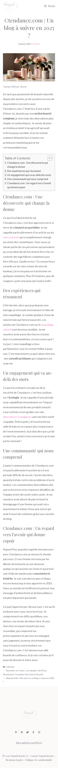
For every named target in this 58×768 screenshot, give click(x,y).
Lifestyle (10, 666)
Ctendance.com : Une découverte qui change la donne (27, 164)
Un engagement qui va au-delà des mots (29, 175)
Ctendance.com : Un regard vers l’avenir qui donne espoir (29, 185)
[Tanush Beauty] (10, 6)
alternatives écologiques (17, 416)
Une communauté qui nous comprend (27, 179)
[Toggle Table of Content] (48, 158)
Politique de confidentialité (38, 759)
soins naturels (11, 237)
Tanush (36, 44)
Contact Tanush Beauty (42, 755)
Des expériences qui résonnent (24, 170)
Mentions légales (14, 759)
